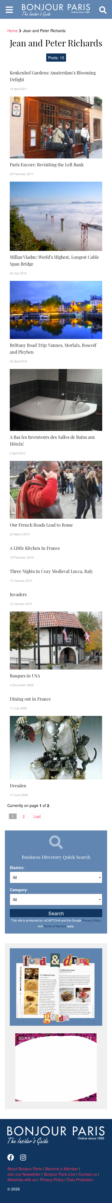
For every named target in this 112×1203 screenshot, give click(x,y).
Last (37, 816)
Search (56, 913)
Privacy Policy (91, 920)
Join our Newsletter (24, 1174)
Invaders (18, 594)
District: (17, 867)
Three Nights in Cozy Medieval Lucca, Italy (51, 571)
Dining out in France (30, 699)
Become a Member (61, 1168)
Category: (19, 889)
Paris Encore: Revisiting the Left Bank (47, 164)
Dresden (18, 785)
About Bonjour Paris (24, 1168)
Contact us (88, 1174)
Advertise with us (21, 1179)
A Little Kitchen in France (35, 548)
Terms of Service (54, 926)
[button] (56, 76)
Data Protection (80, 1179)
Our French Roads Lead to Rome (41, 525)
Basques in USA (25, 676)
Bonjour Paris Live (59, 1174)
